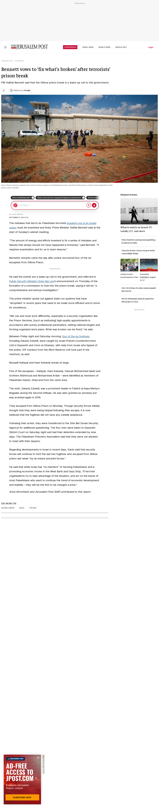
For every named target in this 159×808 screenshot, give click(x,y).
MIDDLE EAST (121, 47)
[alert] (22, 779)
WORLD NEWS (104, 47)
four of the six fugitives (75, 336)
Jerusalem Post (7, 61)
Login (150, 47)
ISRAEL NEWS (88, 47)
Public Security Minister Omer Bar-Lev (31, 281)
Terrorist (32, 508)
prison (21, 508)
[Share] (3, 90)
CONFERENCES (70, 47)
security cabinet (7, 508)
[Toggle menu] (5, 47)
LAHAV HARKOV (17, 214)
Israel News (19, 61)
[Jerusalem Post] (27, 47)
